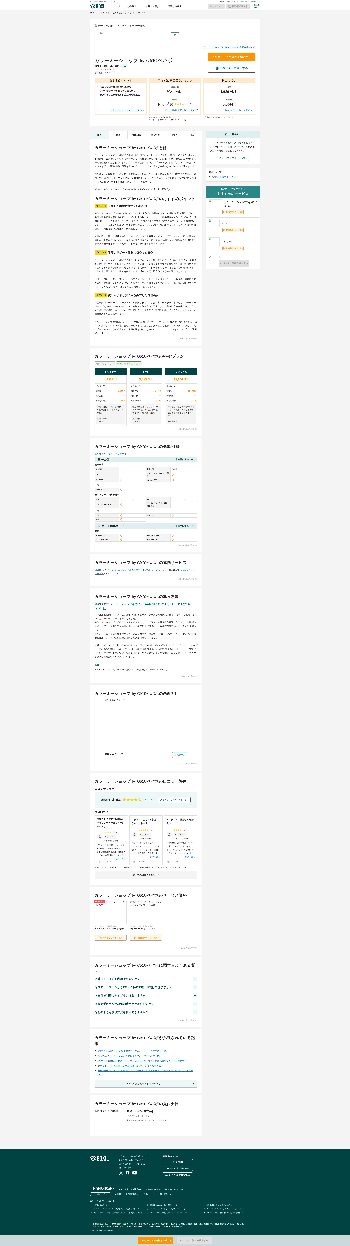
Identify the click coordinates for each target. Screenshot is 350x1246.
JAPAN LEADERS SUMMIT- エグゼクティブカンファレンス (116, 1209)
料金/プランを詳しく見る (237, 110)
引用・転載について (166, 1194)
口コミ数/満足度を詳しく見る (180, 110)
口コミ (174, 135)
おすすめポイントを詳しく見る (126, 110)
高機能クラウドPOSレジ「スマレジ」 (148, 570)
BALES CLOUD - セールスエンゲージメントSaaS (225, 1209)
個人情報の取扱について (139, 1156)
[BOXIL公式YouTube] (134, 1173)
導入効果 (155, 135)
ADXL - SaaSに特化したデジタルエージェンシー (168, 1213)
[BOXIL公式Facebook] (128, 1173)
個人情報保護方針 (132, 1194)
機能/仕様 (137, 135)
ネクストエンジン (118, 570)
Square (98, 570)
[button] (110, 837)
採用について (149, 1194)
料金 (118, 135)
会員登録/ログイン (256, 6)
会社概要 (118, 1194)
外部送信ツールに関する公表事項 (132, 1160)
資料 (192, 135)
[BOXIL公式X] (121, 1173)
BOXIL (93, 13)
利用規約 (122, 1156)
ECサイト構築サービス (107, 13)
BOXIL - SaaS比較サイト (103, 1205)
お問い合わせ (140, 1164)
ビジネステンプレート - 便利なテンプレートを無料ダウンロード (118, 1213)
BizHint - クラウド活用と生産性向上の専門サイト (225, 1213)
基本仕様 (99, 454)
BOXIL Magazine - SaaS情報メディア (164, 1205)
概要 (99, 135)
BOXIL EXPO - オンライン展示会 (219, 1205)
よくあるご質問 (125, 1164)
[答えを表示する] (195, 979)
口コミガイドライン (126, 1168)
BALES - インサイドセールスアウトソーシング (168, 1209)
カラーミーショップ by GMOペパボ (132, 13)
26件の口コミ (148, 800)
